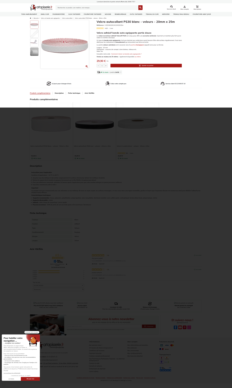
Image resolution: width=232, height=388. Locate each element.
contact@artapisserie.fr (50, 360)
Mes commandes (133, 350)
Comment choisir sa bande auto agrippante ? (126, 54)
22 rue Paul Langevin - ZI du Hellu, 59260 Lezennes (60, 363)
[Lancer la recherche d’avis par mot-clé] (83, 289)
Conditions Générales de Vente (85, 378)
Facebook (175, 327)
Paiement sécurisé (95, 353)
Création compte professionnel (99, 356)
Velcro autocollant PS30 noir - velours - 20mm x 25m (92, 146)
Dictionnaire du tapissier (97, 369)
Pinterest (184, 327)
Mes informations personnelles (137, 345)
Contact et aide (94, 363)
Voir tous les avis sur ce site (58, 267)
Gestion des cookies (129, 378)
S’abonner (149, 326)
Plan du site (139, 378)
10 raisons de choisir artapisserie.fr (101, 348)
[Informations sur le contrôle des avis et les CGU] (66, 264)
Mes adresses (132, 348)
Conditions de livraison (96, 350)
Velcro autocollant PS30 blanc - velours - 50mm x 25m (49, 146)
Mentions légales (100, 378)
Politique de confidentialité (114, 378)
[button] (87, 66)
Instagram (189, 327)
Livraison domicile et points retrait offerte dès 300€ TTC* (116, 2)
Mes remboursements (134, 353)
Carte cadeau (93, 371)
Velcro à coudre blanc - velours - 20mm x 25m (133, 146)
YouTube (180, 327)
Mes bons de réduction (135, 356)
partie (137, 45)
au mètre (138, 57)
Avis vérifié (198, 255)
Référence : (100, 25)
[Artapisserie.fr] (41, 7)
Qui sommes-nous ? (95, 345)
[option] (34, 24)
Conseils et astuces (95, 366)
